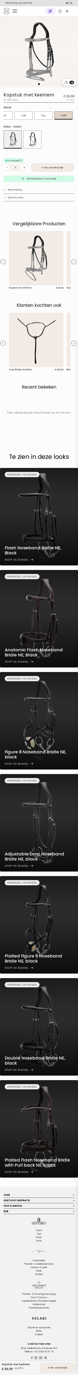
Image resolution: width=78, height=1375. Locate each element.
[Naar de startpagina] (6, 11)
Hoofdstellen (39, 1260)
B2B (39, 1211)
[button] (50, 11)
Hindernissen (39, 1304)
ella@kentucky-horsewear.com (42, 1348)
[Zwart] (13, 139)
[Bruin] (32, 139)
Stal (39, 1233)
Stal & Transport (39, 1297)
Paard (39, 1230)
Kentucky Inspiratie (39, 1200)
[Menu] (15, 11)
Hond (39, 1240)
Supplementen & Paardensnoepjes (39, 1300)
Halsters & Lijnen (39, 1267)
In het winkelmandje (52, 167)
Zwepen (39, 1334)
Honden (39, 1274)
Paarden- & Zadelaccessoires (39, 1263)
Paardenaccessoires (39, 1307)
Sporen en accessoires (39, 1327)
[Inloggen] (67, 11)
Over (39, 1194)
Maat (7, 107)
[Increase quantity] (24, 167)
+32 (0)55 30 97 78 (44, 1351)
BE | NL (69, 3)
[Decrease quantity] (7, 167)
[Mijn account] (67, 11)
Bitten (39, 1331)
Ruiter (39, 1237)
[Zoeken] (60, 11)
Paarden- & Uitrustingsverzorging (39, 1294)
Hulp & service (39, 1205)
